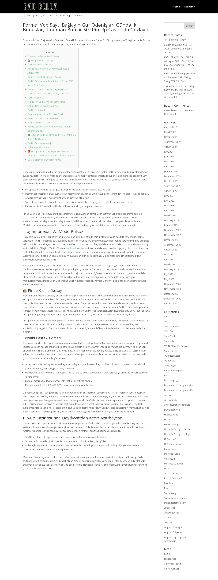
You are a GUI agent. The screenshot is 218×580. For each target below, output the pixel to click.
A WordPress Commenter (177, 110)
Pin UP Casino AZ (59, 15)
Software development (176, 497)
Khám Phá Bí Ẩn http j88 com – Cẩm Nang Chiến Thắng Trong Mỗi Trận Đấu (179, 77)
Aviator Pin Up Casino (38, 122)
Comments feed (172, 563)
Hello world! (170, 114)
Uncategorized (171, 512)
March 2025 (170, 132)
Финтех (168, 522)
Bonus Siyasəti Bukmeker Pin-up (44, 76)
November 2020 (172, 288)
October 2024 (171, 136)
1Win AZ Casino (172, 326)
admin (29, 15)
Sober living (170, 493)
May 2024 (169, 161)
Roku (166, 488)
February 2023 (171, 220)
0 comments (77, 15)
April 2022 (169, 259)
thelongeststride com (175, 502)
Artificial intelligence (174, 370)
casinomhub (170, 399)
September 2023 (172, 185)
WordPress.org (171, 568)
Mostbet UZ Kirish (173, 463)
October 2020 (171, 293)
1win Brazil (169, 336)
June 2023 (169, 200)
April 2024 (169, 166)
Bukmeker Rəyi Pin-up (38, 147)
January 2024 (170, 171)
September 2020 (172, 298)
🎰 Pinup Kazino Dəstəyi (40, 60)
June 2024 (169, 156)
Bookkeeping (171, 380)
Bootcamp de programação (178, 385)
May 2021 (169, 279)
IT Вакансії (170, 439)
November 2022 (172, 234)
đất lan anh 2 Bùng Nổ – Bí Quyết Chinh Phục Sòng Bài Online (178, 48)
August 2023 (170, 190)
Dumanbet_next (172, 409)
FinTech (168, 419)
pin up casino (171, 473)
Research (189, 7)
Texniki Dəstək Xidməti (39, 64)
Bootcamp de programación (178, 390)
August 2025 (170, 127)
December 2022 (172, 230)
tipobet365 (169, 507)
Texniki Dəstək (35, 97)
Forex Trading (171, 424)
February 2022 (171, 269)
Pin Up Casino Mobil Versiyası (42, 118)
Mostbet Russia (172, 453)
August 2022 (170, 249)
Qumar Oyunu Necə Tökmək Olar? (45, 114)
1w (165, 321)
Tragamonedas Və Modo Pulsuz (44, 56)
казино (168, 517)
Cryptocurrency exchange (177, 404)
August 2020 (170, 303)
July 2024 (168, 151)
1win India (169, 341)
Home (176, 7)
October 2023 (171, 181)
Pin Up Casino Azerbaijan (40, 143)
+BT (166, 316)
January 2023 (170, 225)
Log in (167, 553)
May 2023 (169, 205)
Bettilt (167, 375)
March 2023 (170, 215)
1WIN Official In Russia (176, 346)
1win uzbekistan (172, 355)
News (167, 468)
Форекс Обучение (173, 532)
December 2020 (172, 283)
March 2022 (170, 264)
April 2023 (169, 210)
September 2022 (172, 244)
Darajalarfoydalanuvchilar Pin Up (44, 159)
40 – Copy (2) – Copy (175, 39)
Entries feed (170, 558)
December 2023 (172, 176)
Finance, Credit (171, 414)
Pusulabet (169, 483)
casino (167, 395)
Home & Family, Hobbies (177, 429)
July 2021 (168, 274)
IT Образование (172, 444)
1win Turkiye (170, 350)
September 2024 (172, 141)
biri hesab (71, 248)
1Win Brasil (170, 331)
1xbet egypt (170, 365)
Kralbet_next (170, 448)
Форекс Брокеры (173, 527)
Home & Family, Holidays (177, 434)
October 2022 (171, 239)
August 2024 (170, 146)
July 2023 (168, 195)
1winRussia (170, 360)
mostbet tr (169, 458)
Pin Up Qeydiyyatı (36, 110)
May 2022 (169, 254)
